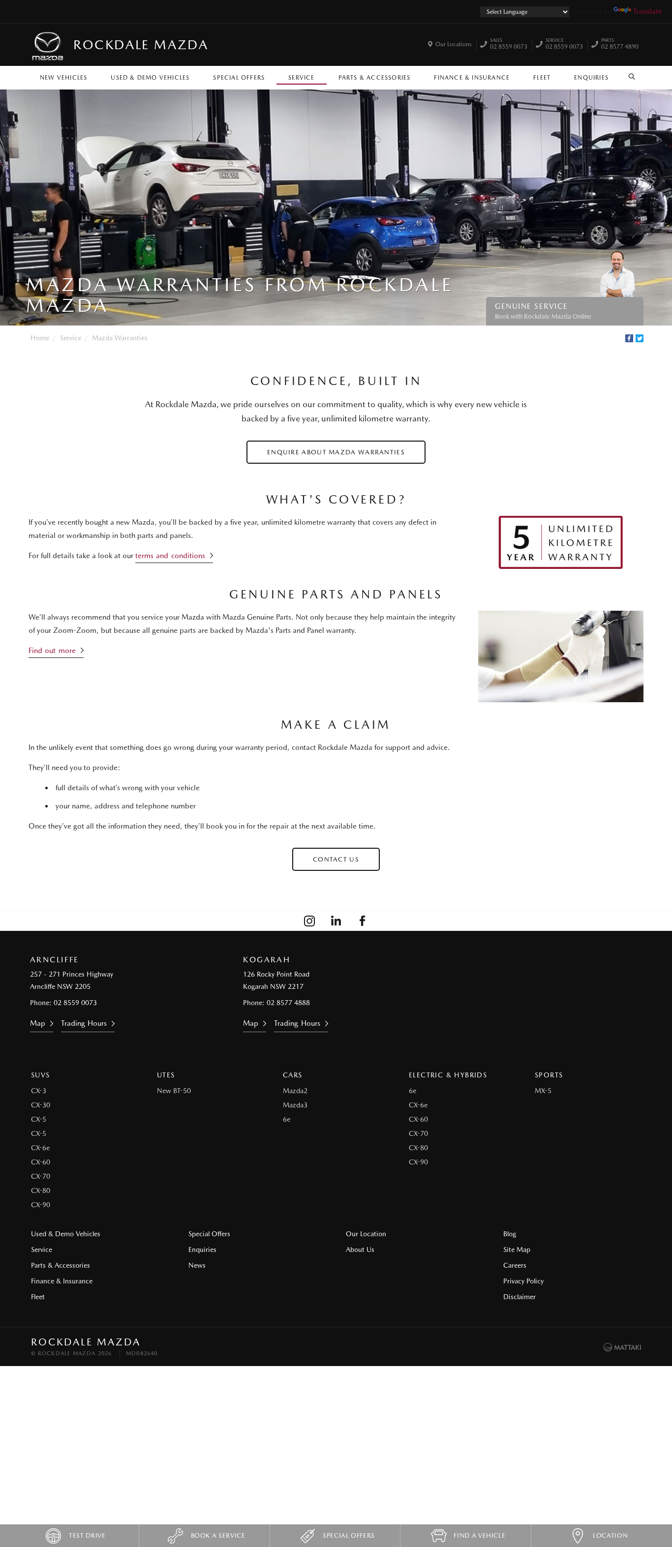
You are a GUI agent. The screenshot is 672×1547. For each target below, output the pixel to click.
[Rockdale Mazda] (48, 44)
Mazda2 (295, 1091)
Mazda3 (295, 1105)
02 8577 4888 (288, 1003)
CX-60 (40, 1162)
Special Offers (239, 77)
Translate (647, 11)
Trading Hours (84, 1023)
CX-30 (40, 1105)
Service (301, 77)
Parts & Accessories (374, 77)
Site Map (516, 1249)
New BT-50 (174, 1091)
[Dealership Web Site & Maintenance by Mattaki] (622, 1347)
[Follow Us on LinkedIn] (336, 920)
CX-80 (40, 1190)
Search (632, 75)
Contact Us (336, 859)
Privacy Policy (523, 1281)
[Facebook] (629, 338)
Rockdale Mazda (140, 44)
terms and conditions (170, 555)
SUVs (40, 1075)
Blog (509, 1234)
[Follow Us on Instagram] (309, 920)
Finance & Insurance (472, 77)
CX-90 (40, 1205)
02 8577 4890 (620, 44)
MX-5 (543, 1091)
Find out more (52, 650)
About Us (360, 1249)
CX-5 (38, 1119)
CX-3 (38, 1091)
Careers (514, 1265)
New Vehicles (63, 77)
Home (40, 338)
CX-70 (40, 1176)
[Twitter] (639, 338)
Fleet (541, 77)
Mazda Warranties (120, 338)
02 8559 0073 (508, 44)
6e (286, 1119)
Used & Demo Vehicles (150, 77)
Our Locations (453, 44)
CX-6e (40, 1148)
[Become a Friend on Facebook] (362, 920)
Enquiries (591, 77)
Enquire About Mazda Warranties (336, 452)
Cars (293, 1075)
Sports (549, 1075)
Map (37, 1023)
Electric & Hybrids (448, 1075)
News (197, 1265)
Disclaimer (519, 1297)
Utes (166, 1075)
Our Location (366, 1234)
